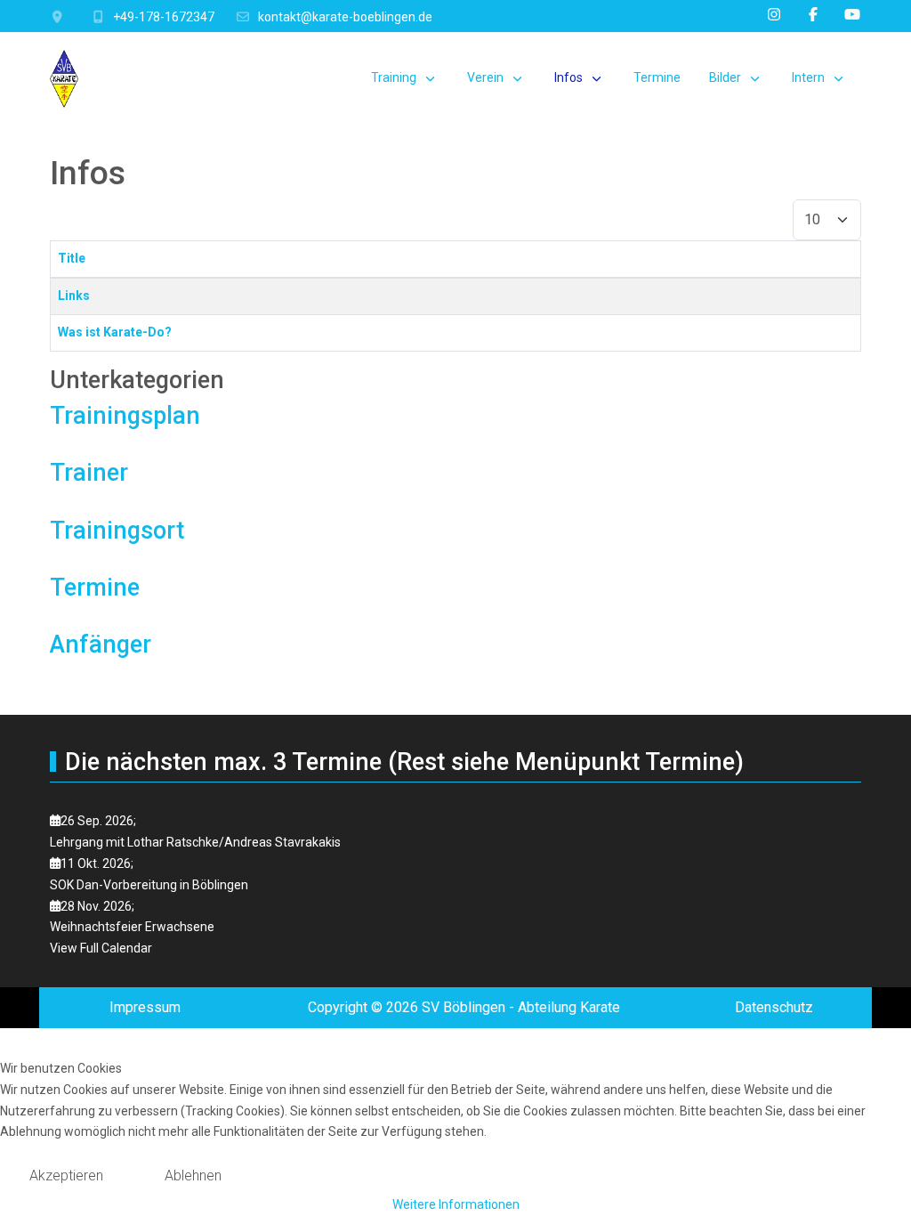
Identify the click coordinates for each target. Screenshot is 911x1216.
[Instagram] (774, 14)
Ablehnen (193, 1175)
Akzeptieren (66, 1175)
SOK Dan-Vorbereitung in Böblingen (149, 885)
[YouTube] (852, 14)
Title (71, 258)
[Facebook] (813, 14)
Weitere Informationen (456, 1204)
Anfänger (100, 644)
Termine (95, 587)
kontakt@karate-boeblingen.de (345, 17)
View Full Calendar (101, 948)
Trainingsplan (125, 415)
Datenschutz (774, 1007)
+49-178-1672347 (163, 17)
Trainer (89, 472)
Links (74, 295)
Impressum (145, 1007)
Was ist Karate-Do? (115, 332)
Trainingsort (117, 530)
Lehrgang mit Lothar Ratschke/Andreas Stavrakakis (195, 842)
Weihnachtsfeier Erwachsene (132, 927)
